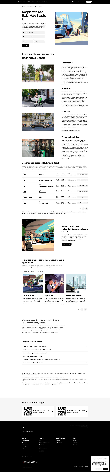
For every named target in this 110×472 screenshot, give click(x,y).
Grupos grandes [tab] (26, 271)
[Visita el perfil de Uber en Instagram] (28, 456)
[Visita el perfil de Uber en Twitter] (31, 456)
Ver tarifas (25, 45)
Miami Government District (47, 186)
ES (74, 1)
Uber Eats (38, 1)
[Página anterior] (83, 208)
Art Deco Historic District (46, 180)
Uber (19, 2)
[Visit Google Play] (26, 462)
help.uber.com (75, 379)
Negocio (32, 1)
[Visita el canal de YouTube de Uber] (25, 456)
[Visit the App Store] (33, 462)
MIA (24, 175)
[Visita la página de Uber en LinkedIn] (22, 456)
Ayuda (77, 1)
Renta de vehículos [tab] (39, 271)
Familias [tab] (32, 271)
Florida (31, 6)
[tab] (45, 271)
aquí (103, 465)
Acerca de (43, 1)
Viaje (24, 1)
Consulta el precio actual (83, 174)
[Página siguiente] (86, 208)
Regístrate (89, 1)
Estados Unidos (25, 6)
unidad (28, 1)
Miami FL (42, 175)
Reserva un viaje (66, 244)
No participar (98, 469)
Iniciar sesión (82, 1)
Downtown (42, 192)
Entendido (105, 469)
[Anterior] (81, 309)
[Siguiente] (85, 309)
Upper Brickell (27, 197)
